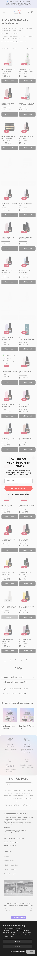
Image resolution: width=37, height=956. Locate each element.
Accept (17, 941)
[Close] (33, 458)
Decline (17, 946)
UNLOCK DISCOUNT (18, 488)
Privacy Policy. (8, 936)
